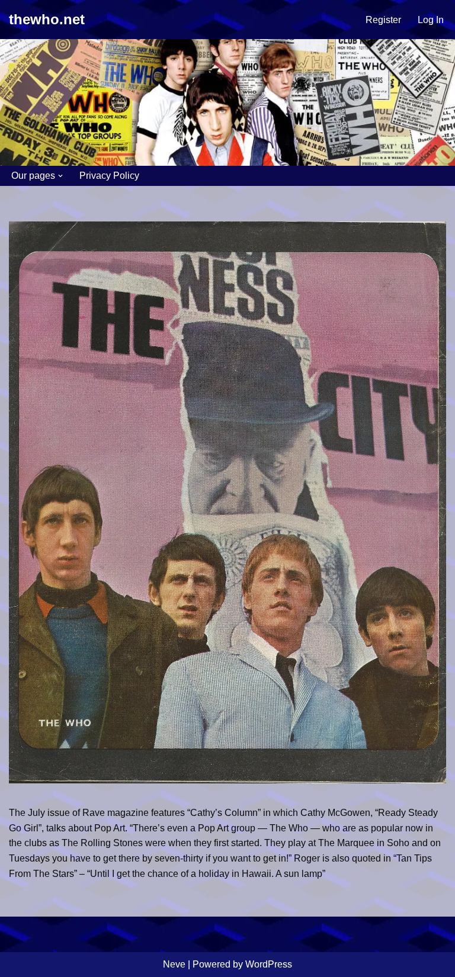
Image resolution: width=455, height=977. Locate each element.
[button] (60, 175)
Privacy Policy (109, 176)
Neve (174, 964)
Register (383, 20)
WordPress (268, 964)
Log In (431, 20)
